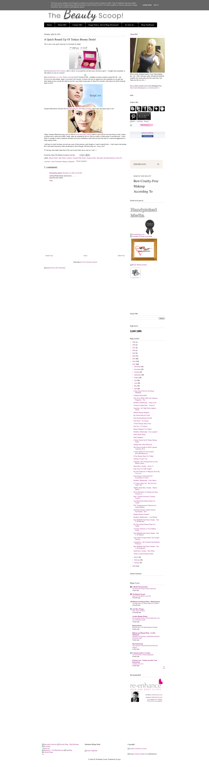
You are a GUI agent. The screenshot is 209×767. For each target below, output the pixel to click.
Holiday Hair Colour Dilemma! (143, 444)
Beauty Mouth (137, 625)
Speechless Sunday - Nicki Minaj (144, 551)
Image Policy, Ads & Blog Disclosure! (103, 25)
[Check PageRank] (91, 750)
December (137, 366)
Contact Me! (77, 25)
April (135, 388)
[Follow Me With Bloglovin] (156, 111)
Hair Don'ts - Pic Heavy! (141, 421)
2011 (134, 364)
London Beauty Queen (139, 616)
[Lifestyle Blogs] (47, 752)
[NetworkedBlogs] (147, 133)
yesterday (88, 109)
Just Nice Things (138, 609)
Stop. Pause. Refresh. (138, 611)
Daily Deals (62, 158)
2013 (134, 359)
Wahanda (47, 79)
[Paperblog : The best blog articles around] (68, 750)
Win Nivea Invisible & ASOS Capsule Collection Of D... (145, 448)
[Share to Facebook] (87, 155)
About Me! (62, 25)
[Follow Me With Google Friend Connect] (133, 111)
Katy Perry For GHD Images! (143, 469)
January (137, 562)
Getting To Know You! (140, 459)
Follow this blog (147, 136)
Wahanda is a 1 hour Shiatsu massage (61, 77)
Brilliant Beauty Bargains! (142, 412)
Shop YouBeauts (147, 25)
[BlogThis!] (83, 155)
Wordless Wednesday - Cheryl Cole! (145, 402)
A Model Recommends (140, 587)
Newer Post (49, 255)
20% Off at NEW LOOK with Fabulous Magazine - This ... (146, 399)
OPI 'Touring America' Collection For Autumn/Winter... (145, 506)
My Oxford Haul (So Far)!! (142, 415)
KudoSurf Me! (46, 748)
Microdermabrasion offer (73, 109)
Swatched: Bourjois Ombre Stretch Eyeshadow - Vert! (144, 510)
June (136, 383)
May (135, 386)
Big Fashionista (137, 644)
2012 (134, 361)
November (137, 369)
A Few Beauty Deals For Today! (144, 456)
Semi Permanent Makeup (59, 161)
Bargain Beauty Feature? (141, 514)
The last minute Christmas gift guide (142, 655)
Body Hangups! (138, 437)
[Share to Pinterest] (89, 155)
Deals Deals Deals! (140, 434)
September (137, 375)
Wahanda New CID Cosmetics (56, 71)
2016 (134, 350)
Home (49, 25)
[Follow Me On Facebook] (145, 111)
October (137, 372)
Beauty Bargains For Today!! (143, 429)
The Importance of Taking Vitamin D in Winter (145, 603)
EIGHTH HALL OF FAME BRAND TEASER (144, 627)
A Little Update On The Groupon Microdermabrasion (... (144, 452)
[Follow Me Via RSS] (151, 111)
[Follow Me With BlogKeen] (144, 119)
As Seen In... (130, 25)
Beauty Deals (53, 158)
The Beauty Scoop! (138, 594)
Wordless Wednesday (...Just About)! (145, 517)
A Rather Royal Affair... (141, 395)
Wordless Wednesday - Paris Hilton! (145, 480)
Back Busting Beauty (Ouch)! (143, 418)
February (137, 560)
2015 (134, 353)
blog (43, 754)
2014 (134, 356)
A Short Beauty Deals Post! (142, 423)
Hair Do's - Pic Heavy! (140, 426)
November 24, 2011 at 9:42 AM (72, 173)
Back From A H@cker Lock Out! (141, 596)
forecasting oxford (55, 173)
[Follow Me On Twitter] (139, 111)
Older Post (121, 255)
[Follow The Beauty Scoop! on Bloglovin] (146, 126)
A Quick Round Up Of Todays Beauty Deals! (70, 39)
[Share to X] (85, 155)
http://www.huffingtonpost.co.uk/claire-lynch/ (144, 88)
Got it (156, 5)
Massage (100, 158)
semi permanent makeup (84, 134)
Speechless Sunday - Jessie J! (143, 466)
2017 (134, 348)
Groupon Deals (91, 158)
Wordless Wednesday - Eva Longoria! (145, 432)
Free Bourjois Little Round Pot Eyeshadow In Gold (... (143, 477)
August (136, 377)
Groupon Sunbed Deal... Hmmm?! (144, 405)
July (135, 380)
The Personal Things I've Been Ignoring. (144, 588)
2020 (134, 345)
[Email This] (80, 155)
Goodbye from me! (137, 664)
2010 (134, 566)
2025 (134, 342)
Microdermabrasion (109, 158)
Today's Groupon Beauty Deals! (143, 554)
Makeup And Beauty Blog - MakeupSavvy (146, 601)
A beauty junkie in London (141, 653)
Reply (51, 180)
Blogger (118, 759)
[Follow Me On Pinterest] (133, 119)
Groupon (69, 158)
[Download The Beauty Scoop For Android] (162, 111)
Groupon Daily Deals (79, 158)
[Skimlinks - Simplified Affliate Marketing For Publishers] (147, 751)
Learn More (147, 5)
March (136, 557)
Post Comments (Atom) (89, 262)
